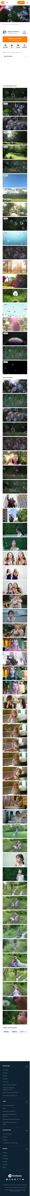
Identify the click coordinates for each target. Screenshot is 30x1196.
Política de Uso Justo (14, 1193)
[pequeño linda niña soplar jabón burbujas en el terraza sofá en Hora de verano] (15, 758)
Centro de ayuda (7, 1135)
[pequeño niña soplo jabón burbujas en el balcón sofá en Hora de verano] (15, 773)
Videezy (5, 1075)
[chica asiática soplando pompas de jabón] (15, 873)
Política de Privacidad (19, 1192)
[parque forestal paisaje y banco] (15, 151)
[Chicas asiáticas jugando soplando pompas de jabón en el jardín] (15, 529)
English (5, 1154)
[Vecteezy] (2, 2)
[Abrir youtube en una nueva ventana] (22, 1180)
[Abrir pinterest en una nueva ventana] (14, 1180)
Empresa (5, 1078)
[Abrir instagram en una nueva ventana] (9, 1180)
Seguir (24, 33)
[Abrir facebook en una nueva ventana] (6, 1180)
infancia (14, 1031)
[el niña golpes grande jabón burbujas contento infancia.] (15, 672)
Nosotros (5, 1141)
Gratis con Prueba (15, 39)
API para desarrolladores (10, 1084)
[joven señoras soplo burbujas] (15, 558)
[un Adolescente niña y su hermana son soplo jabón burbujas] (15, 572)
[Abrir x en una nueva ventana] (19, 1180)
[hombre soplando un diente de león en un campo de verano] (15, 295)
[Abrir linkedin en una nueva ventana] (11, 1180)
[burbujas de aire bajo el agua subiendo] (15, 309)
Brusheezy (5, 1069)
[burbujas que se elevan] (15, 366)
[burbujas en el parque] (15, 94)
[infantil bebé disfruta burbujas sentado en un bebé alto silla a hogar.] (15, 801)
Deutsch (5, 1163)
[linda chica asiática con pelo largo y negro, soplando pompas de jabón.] (15, 615)
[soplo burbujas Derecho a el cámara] (15, 586)
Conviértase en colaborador (10, 1144)
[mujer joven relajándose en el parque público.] (15, 323)
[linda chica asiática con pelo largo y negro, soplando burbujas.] (15, 816)
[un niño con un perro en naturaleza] (15, 830)
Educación (5, 1081)
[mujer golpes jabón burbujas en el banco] (15, 701)
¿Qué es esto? (19, 52)
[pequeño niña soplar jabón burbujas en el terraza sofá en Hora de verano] (15, 730)
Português (5, 1160)
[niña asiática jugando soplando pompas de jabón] (15, 543)
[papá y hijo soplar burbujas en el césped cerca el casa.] (15, 601)
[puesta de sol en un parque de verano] (15, 266)
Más (4, 1168)
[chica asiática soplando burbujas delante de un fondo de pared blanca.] (15, 859)
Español (5, 1157)
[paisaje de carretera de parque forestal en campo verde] (15, 209)
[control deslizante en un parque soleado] (15, 137)
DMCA (4, 1107)
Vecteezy (5, 1072)
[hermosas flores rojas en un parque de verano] (15, 280)
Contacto (5, 1138)
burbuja (6, 1031)
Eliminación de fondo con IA (10, 1092)
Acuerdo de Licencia (8, 1104)
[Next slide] (23, 1031)
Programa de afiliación (9, 1110)
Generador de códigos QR (10, 1095)
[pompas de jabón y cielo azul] (15, 180)
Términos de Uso (8, 1192)
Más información (8, 55)
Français (5, 1166)
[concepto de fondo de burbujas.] (15, 237)
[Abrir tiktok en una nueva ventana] (17, 1180)
